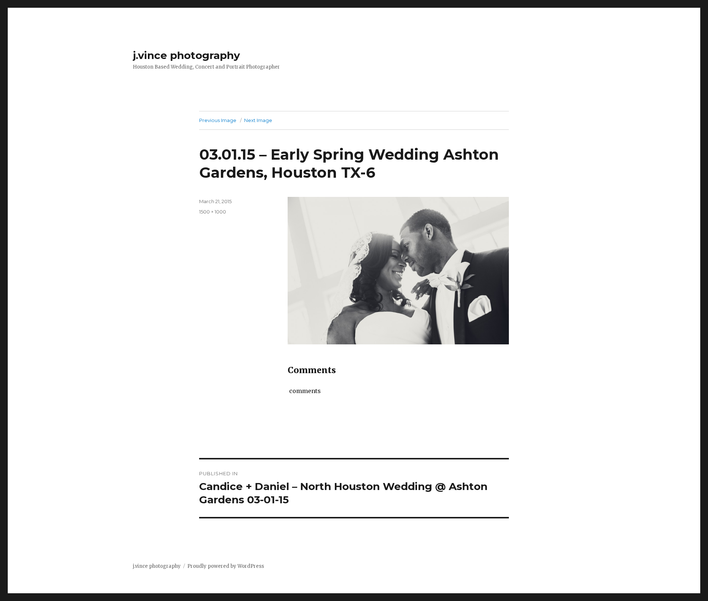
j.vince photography (186, 55)
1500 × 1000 (212, 212)
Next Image (258, 120)
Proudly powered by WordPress (225, 566)
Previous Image (217, 120)
